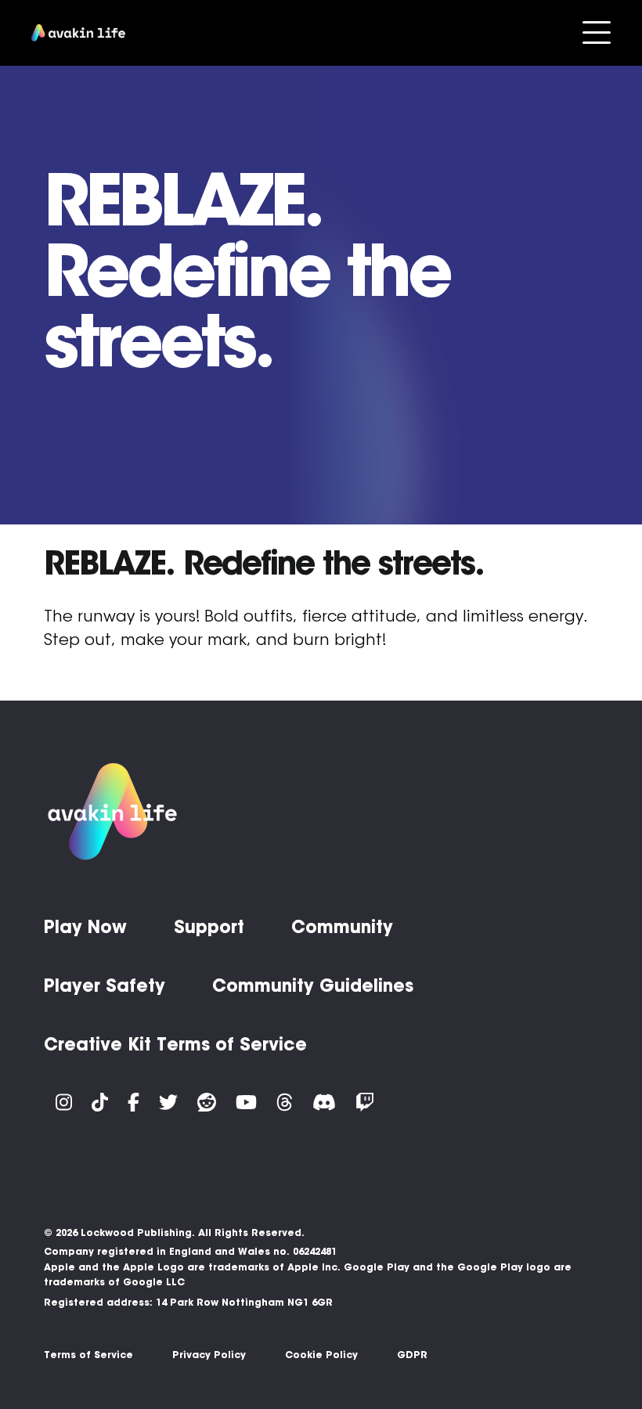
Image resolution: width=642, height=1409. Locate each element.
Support (209, 927)
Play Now (85, 927)
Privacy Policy (209, 1354)
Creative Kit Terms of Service (175, 1044)
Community (342, 927)
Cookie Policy (321, 1354)
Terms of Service (88, 1354)
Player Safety (104, 985)
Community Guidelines (312, 985)
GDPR (412, 1354)
